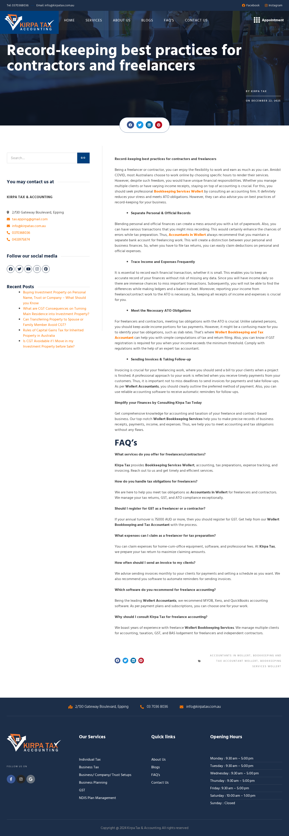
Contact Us (196, 20)
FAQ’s (169, 20)
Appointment (273, 20)
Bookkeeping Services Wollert (178, 191)
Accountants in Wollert (187, 235)
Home (69, 20)
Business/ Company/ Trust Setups (105, 775)
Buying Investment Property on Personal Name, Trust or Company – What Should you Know (54, 297)
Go (83, 157)
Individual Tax (90, 759)
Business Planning (93, 782)
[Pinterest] (46, 269)
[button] (130, 124)
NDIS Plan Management (97, 798)
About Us (122, 20)
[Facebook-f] (11, 779)
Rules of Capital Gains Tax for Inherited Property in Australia (53, 333)
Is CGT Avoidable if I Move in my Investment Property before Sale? (49, 343)
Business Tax (89, 767)
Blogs (147, 20)
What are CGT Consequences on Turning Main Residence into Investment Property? (56, 311)
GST (82, 790)
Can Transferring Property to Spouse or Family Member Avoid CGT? (53, 322)
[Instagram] (37, 269)
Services (94, 20)
